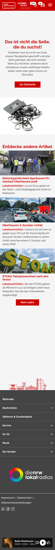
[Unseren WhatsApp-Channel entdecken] (3, 509)
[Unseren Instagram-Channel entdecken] (13, 509)
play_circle (42, 542)
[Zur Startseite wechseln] (8, 5)
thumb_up (48, 542)
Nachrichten (9, 408)
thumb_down (37, 542)
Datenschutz (24, 497)
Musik (5, 443)
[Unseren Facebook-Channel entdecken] (8, 509)
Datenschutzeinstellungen (16, 502)
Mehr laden (27, 302)
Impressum (7, 497)
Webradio (8, 399)
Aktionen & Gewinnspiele (17, 416)
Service (6, 425)
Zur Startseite (28, 84)
